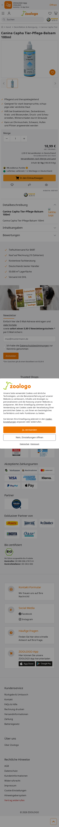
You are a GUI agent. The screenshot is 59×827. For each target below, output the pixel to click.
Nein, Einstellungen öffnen (29, 437)
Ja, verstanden (29, 429)
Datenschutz (24, 444)
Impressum (34, 444)
